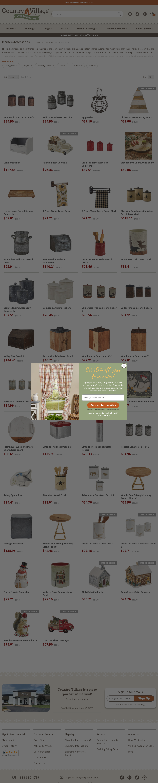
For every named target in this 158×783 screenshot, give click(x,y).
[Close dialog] (124, 366)
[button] (103, 405)
